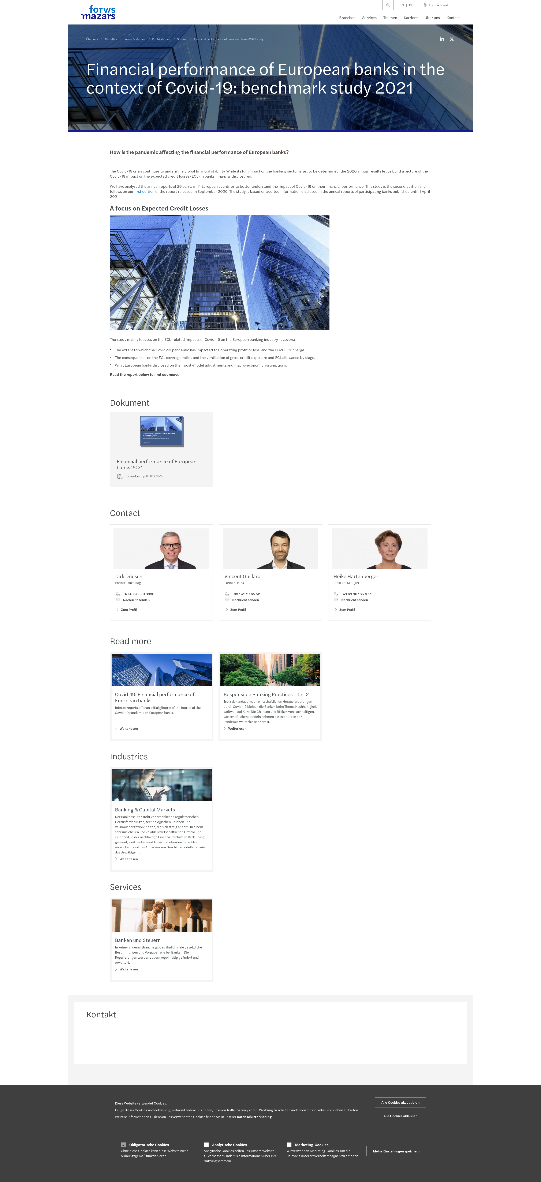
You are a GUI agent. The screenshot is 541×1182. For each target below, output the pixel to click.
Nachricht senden (136, 600)
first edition (144, 191)
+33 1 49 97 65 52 (245, 594)
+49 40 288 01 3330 (138, 594)
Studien (182, 39)
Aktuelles (110, 39)
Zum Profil (129, 609)
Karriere (411, 17)
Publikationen (161, 39)
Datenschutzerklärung (254, 1116)
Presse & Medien (134, 39)
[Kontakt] (130, 1040)
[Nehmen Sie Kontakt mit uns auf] (224, 1040)
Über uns (432, 17)
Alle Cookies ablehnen (400, 1115)
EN (402, 5)
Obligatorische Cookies (149, 1145)
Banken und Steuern (138, 939)
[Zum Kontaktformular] (411, 1040)
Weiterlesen (129, 728)
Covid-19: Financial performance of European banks (154, 697)
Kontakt (453, 17)
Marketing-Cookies (311, 1145)
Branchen (347, 17)
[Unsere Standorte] (317, 1040)
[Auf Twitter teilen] (451, 39)
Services (369, 17)
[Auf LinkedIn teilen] (442, 39)
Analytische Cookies (229, 1145)
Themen (390, 17)
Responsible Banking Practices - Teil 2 (266, 694)
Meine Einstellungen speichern (396, 1151)
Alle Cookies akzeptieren (400, 1102)
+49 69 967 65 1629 (356, 594)
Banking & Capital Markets (145, 809)
